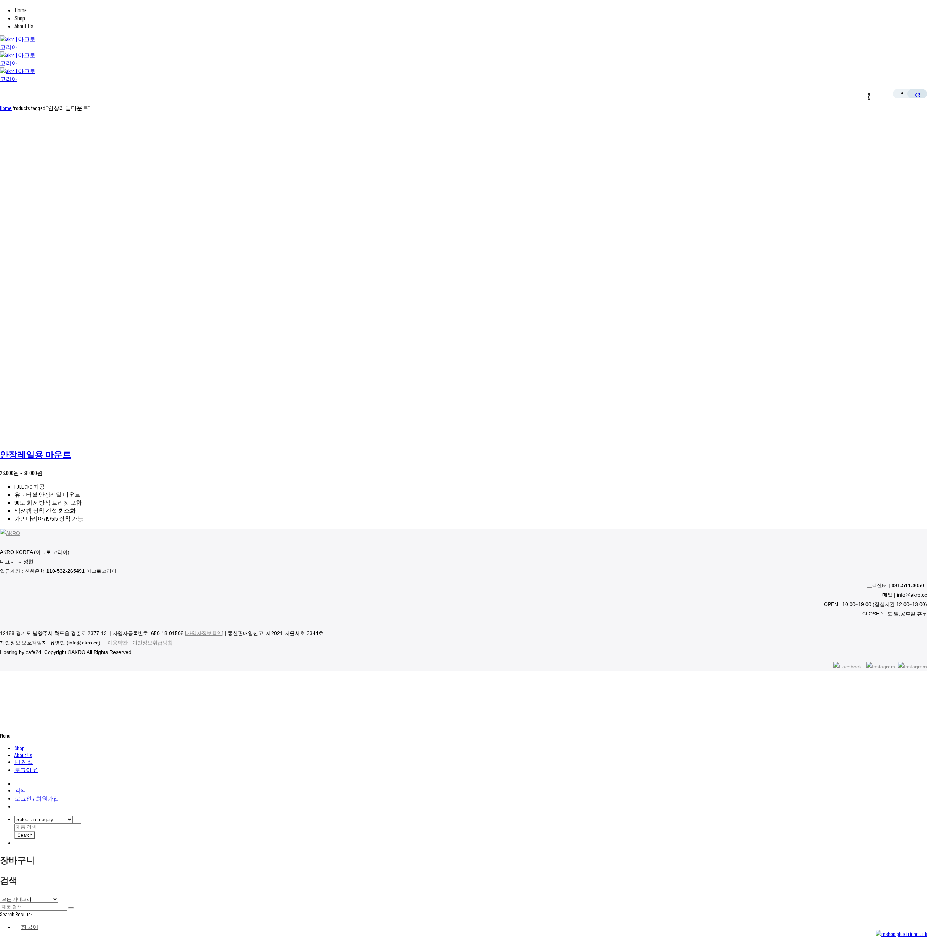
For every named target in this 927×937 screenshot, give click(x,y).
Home (20, 10)
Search (24, 835)
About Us (23, 26)
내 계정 (23, 761)
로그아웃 (26, 769)
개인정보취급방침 (152, 643)
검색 (20, 790)
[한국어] (917, 94)
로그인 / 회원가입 (36, 798)
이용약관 (118, 643)
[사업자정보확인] (204, 633)
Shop (19, 18)
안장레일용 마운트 (35, 454)
